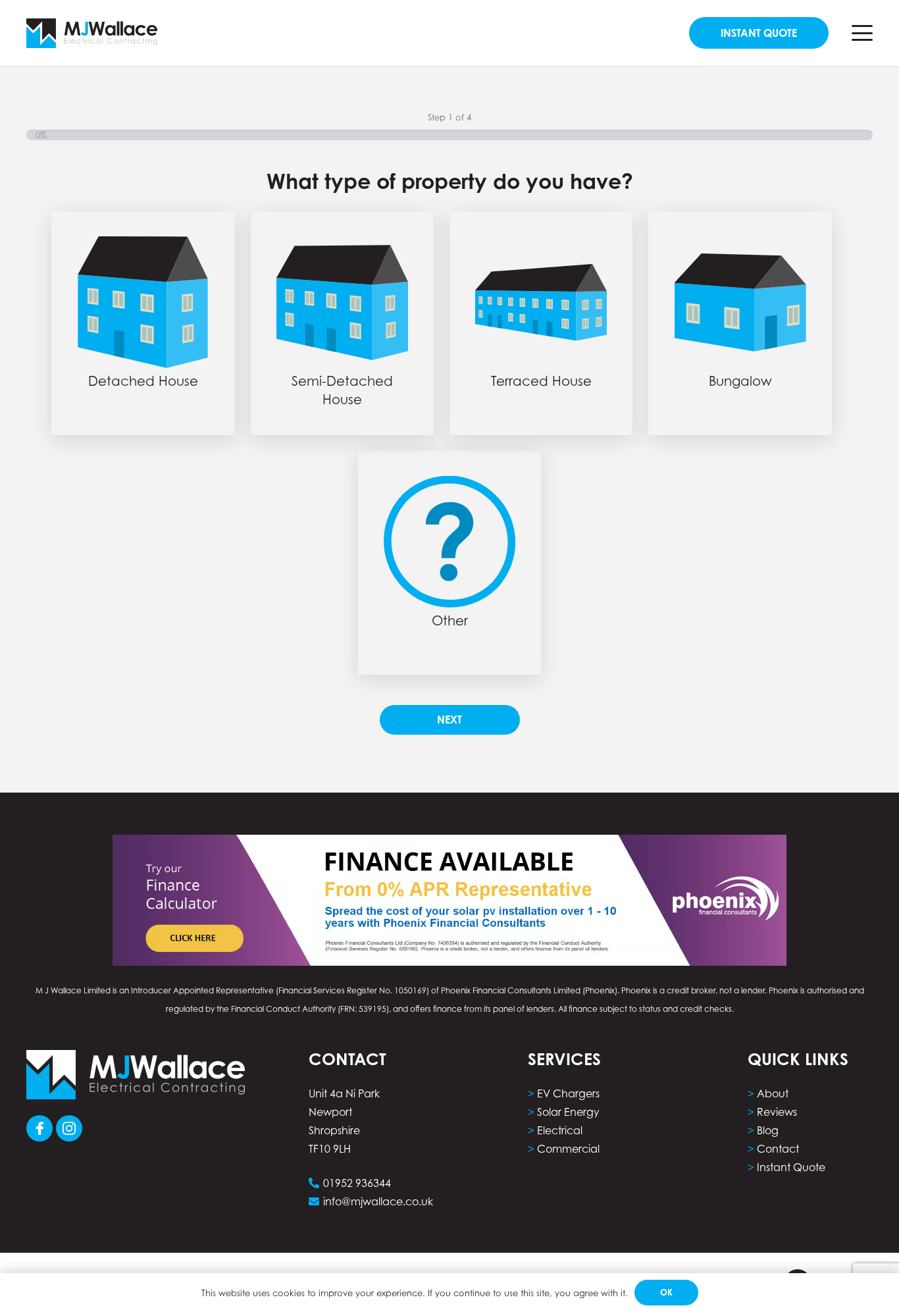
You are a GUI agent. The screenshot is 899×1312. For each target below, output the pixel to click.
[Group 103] (69, 1128)
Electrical (559, 1130)
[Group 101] (39, 1128)
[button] (862, 32)
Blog (768, 1130)
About (772, 1093)
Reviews (777, 1111)
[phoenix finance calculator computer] (449, 900)
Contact (778, 1148)
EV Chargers (568, 1093)
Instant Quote (791, 1167)
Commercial (568, 1148)
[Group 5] (91, 33)
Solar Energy (568, 1111)
